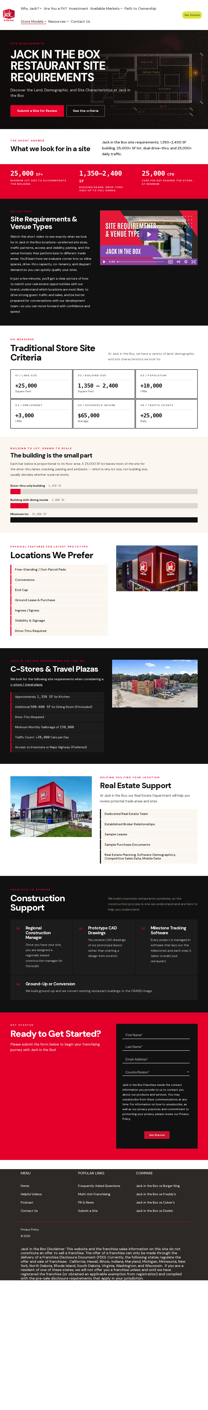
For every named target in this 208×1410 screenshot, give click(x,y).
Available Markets (105, 8)
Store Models (32, 21)
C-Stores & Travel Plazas (54, 669)
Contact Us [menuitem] (29, 1211)
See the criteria (85, 111)
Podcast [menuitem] (27, 1202)
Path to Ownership (140, 8)
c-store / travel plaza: (26, 684)
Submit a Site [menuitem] (88, 1211)
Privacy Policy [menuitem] (30, 1229)
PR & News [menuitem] (86, 1202)
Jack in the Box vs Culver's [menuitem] (155, 1202)
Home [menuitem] (25, 1186)
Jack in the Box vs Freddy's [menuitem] (156, 1194)
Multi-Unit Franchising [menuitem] (94, 1194)
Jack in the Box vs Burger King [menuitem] (158, 1186)
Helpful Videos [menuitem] (31, 1194)
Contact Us (80, 21)
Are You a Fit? (55, 8)
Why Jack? (30, 8)
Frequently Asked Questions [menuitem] (99, 1186)
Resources (57, 21)
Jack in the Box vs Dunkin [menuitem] (154, 1211)
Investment (78, 8)
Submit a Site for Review (37, 111)
